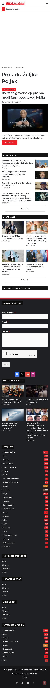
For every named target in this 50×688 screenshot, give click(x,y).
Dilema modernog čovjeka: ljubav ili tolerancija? (9, 425)
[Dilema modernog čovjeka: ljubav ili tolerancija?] (13, 415)
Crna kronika (8, 497)
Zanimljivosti (8, 463)
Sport (5, 524)
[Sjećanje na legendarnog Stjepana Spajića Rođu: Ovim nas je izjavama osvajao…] (13, 256)
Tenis (5, 531)
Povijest (6, 516)
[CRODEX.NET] (15, 3)
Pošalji (6, 364)
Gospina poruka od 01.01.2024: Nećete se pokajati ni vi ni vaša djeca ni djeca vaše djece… (17, 163)
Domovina (7, 490)
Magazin (6, 460)
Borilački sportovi (10, 535)
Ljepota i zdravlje (9, 467)
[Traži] (47, 4)
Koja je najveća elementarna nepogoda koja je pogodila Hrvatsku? (14, 174)
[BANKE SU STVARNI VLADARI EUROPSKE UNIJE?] (37, 256)
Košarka (6, 539)
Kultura (5, 512)
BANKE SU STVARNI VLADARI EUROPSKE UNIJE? (35, 266)
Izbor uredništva (9, 89)
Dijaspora (6, 501)
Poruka (6, 331)
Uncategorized (8, 509)
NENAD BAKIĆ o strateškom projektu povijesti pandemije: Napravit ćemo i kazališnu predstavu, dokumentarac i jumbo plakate (37, 430)
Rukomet (6, 547)
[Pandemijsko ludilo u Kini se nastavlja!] (37, 391)
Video (5, 456)
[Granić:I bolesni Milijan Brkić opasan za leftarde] (13, 227)
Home (5, 67)
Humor (5, 471)
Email (5, 322)
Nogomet (6, 528)
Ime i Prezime (9, 312)
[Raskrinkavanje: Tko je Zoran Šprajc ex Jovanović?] (41, 186)
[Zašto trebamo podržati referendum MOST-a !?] (13, 391)
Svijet (5, 494)
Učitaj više (25, 209)
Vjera (5, 520)
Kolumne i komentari (11, 479)
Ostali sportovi (8, 543)
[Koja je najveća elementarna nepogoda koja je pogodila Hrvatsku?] (41, 175)
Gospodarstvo (8, 505)
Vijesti (5, 486)
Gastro (5, 475)
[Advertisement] (25, 40)
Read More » (9, 143)
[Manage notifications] (44, 683)
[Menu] (3, 4)
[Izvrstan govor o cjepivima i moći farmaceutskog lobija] (25, 118)
